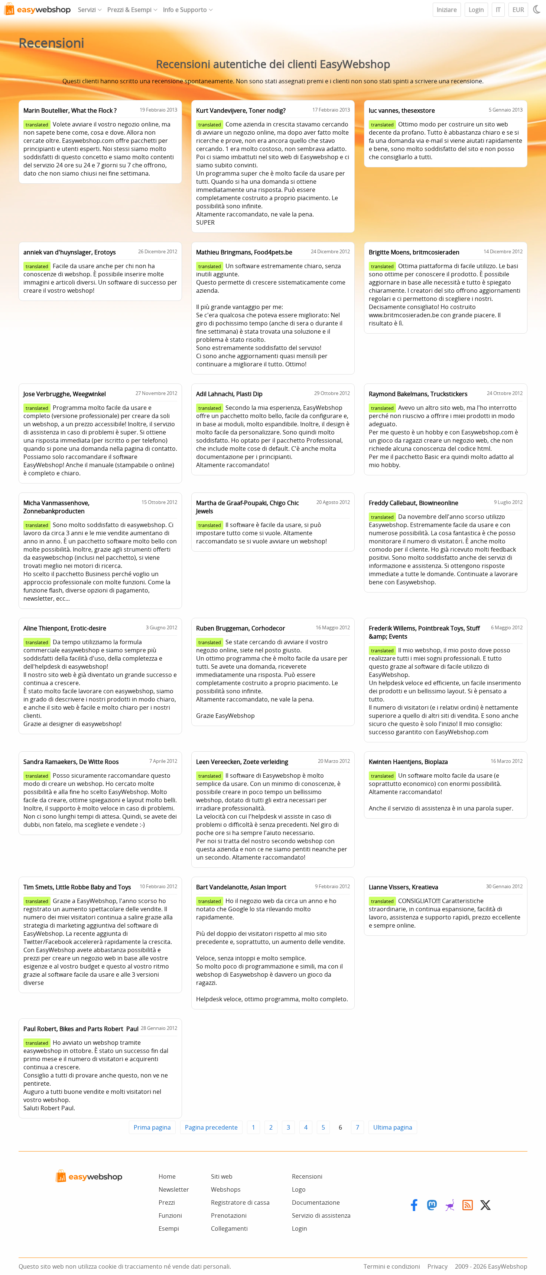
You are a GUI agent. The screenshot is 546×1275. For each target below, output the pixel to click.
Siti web (222, 1176)
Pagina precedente (211, 1127)
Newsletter (174, 1189)
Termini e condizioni (392, 1266)
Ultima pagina (392, 1127)
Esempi (169, 1228)
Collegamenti (229, 1228)
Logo (299, 1189)
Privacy (438, 1266)
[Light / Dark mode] (538, 9)
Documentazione (316, 1202)
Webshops (226, 1189)
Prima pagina (152, 1127)
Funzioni (170, 1215)
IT (498, 10)
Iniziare (447, 10)
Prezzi (167, 1202)
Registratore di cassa (240, 1202)
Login (476, 10)
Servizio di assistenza (321, 1215)
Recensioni (307, 1176)
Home (167, 1176)
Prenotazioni (229, 1215)
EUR (518, 10)
